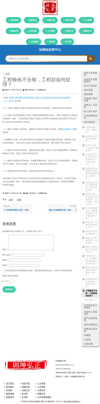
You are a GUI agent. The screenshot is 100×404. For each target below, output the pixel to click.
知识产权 (69, 20)
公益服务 (35, 42)
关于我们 (10, 383)
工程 (19, 200)
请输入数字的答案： (11, 276)
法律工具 (51, 20)
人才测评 (51, 31)
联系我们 (10, 387)
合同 (11, 200)
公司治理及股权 (44, 397)
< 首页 (6, 74)
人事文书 (69, 31)
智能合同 (14, 31)
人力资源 (88, 20)
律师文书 (88, 31)
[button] (90, 74)
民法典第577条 (68, 129)
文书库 (68, 42)
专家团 (9, 390)
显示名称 (7, 255)
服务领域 (14, 20)
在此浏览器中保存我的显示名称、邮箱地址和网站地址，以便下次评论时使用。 (39, 270)
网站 (4, 265)
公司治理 (33, 31)
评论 (5, 249)
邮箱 (5, 260)
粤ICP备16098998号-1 (72, 401)
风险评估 (33, 20)
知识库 (52, 42)
